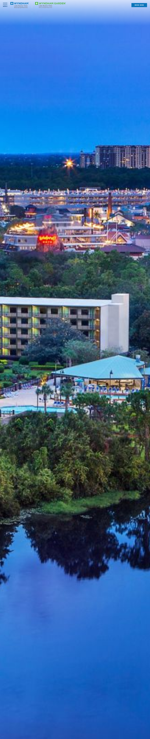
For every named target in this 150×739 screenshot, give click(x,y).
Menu (5, 6)
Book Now (139, 5)
